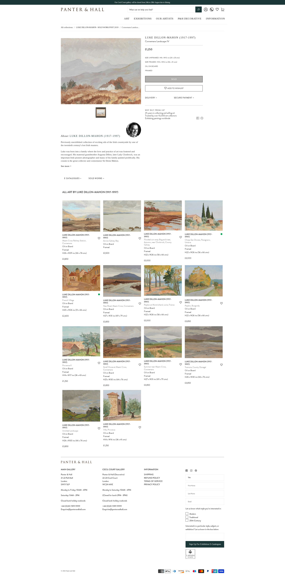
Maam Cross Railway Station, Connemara (74, 242)
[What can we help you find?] (165, 10)
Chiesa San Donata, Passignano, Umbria (197, 241)
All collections (67, 27)
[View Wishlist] (217, 10)
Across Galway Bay (111, 240)
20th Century (195, 520)
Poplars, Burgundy (192, 305)
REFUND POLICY (152, 477)
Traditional (193, 517)
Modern (192, 513)
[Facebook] (198, 118)
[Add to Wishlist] (99, 238)
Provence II (67, 365)
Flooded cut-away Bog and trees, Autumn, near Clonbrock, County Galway (158, 242)
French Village (68, 300)
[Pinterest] (202, 118)
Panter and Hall (70, 571)
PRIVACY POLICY (152, 484)
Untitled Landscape (70, 430)
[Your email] (205, 501)
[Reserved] (221, 234)
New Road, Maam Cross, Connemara (118, 306)
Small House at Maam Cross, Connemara (115, 368)
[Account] (206, 11)
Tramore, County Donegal (195, 367)
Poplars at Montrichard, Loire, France (159, 304)
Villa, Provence (109, 429)
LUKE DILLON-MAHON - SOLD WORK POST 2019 (97, 27)
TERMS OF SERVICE (153, 481)
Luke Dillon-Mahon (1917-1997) (95, 135)
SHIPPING (148, 474)
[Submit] (198, 9)
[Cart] (222, 9)
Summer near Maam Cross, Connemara (155, 368)
